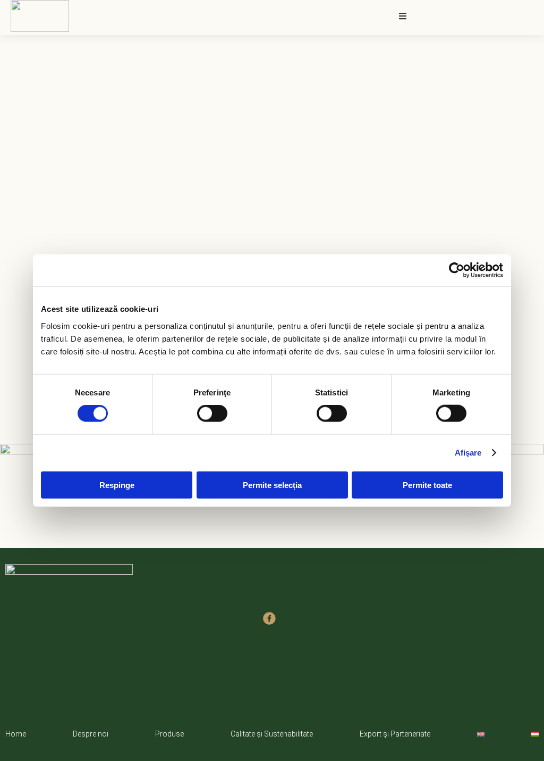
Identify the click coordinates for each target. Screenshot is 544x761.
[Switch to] (480, 734)
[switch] (212, 413)
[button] (402, 16)
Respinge (116, 484)
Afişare (468, 452)
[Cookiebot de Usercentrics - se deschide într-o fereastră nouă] (456, 270)
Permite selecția (272, 484)
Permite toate (427, 484)
